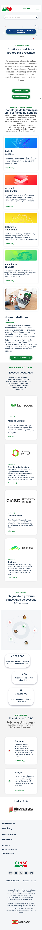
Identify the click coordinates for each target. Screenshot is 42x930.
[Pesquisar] (36, 17)
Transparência (8, 853)
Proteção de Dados (9, 849)
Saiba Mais (20, 761)
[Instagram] (10, 873)
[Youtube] (26, 873)
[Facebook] (15, 873)
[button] (37, 8)
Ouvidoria (6, 845)
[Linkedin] (31, 873)
